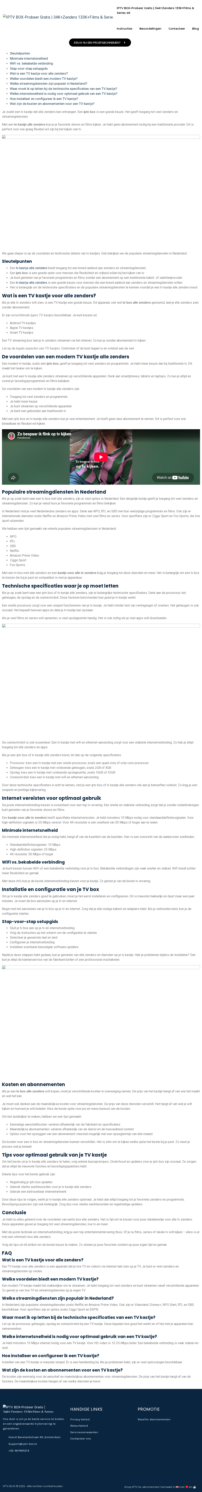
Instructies (124, 28)
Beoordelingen (150, 28)
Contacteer (176, 28)
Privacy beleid (80, 1419)
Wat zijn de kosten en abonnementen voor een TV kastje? (52, 104)
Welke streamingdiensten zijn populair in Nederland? (48, 83)
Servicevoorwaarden (84, 1432)
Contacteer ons (80, 1438)
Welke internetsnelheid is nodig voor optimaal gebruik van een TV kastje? (63, 94)
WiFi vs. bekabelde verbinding (31, 63)
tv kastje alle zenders (31, 268)
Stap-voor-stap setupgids (29, 68)
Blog (195, 28)
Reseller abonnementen (154, 1419)
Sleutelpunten (20, 53)
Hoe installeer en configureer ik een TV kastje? (44, 99)
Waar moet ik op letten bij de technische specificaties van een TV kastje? (63, 89)
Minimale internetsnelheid (29, 58)
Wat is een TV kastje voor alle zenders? (39, 73)
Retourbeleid (79, 1425)
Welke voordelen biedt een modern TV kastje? (44, 79)
